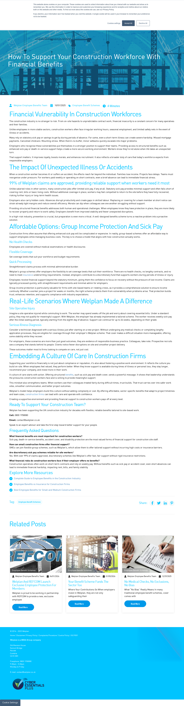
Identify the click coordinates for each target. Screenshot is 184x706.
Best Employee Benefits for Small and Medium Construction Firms (47, 490)
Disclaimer (20, 635)
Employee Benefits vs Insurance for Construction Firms (42, 484)
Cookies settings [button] (113, 23)
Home (12, 635)
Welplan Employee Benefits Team (30, 105)
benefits (69, 375)
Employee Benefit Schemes (86, 105)
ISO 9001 (74, 635)
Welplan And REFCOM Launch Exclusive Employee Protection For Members (34, 585)
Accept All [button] (128, 23)
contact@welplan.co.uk (26, 672)
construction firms (34, 394)
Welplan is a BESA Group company (25, 640)
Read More (23, 607)
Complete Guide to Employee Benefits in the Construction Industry (47, 478)
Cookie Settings (10, 703)
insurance (28, 275)
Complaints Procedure (48, 635)
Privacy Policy (31, 635)
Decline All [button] (143, 23)
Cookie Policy (63, 635)
